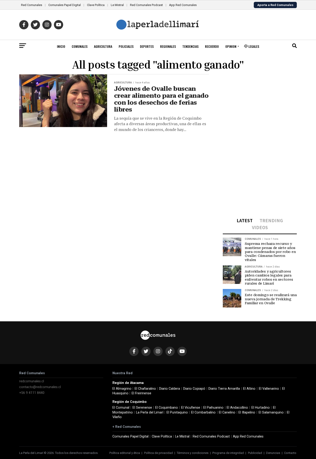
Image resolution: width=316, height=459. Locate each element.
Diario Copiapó (194, 389)
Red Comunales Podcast (146, 5)
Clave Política (96, 5)
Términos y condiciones (192, 453)
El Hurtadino (260, 408)
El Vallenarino (269, 389)
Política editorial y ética (124, 453)
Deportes (147, 46)
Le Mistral (117, 5)
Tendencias (190, 46)
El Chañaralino (145, 389)
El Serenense (142, 408)
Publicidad (255, 453)
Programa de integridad (228, 453)
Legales (253, 46)
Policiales (126, 46)
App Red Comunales (183, 5)
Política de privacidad (158, 453)
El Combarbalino (203, 412)
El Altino (249, 389)
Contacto (290, 453)
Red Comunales (31, 5)
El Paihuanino (213, 408)
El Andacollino (237, 408)
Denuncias (273, 453)
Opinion (230, 46)
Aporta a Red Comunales (275, 5)
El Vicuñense (190, 408)
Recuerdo (212, 46)
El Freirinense (141, 393)
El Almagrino (121, 389)
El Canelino (227, 412)
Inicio (61, 46)
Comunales (79, 46)
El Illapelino (247, 412)
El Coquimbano (166, 408)
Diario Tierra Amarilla (224, 389)
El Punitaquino (177, 412)
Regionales (168, 46)
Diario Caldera (169, 389)
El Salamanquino (271, 412)
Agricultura (103, 46)
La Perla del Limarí (149, 412)
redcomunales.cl (31, 381)
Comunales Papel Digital (64, 5)
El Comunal (120, 408)
